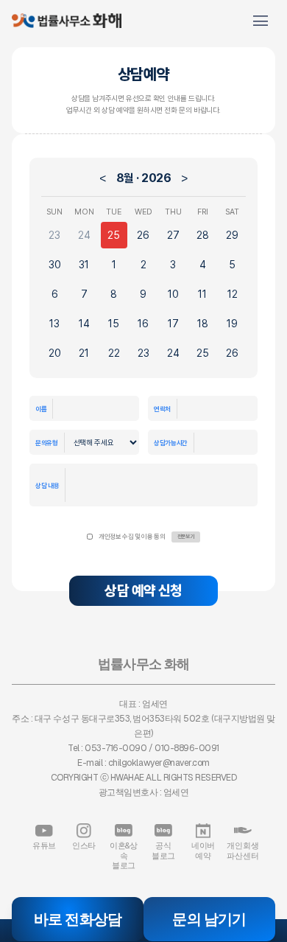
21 (84, 353)
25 (113, 235)
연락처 (162, 409)
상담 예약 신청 (143, 590)
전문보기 (185, 536)
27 (173, 235)
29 (232, 235)
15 (113, 323)
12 (232, 294)
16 (143, 323)
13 (54, 323)
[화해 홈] (66, 20)
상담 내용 (47, 485)
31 (84, 265)
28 (202, 235)
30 (55, 265)
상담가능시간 (171, 443)
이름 (40, 409)
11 (202, 294)
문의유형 (46, 443)
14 (84, 323)
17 (173, 323)
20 (55, 353)
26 (143, 235)
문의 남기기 (209, 919)
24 (84, 235)
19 (232, 323)
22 (114, 353)
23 (54, 235)
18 (202, 323)
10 (173, 294)
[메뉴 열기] (260, 20)
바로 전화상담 (77, 919)
